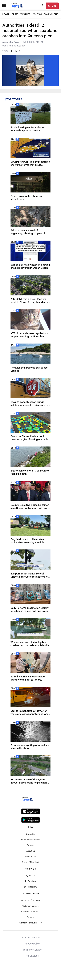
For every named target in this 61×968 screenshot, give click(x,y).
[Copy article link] (20, 51)
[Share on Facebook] (11, 51)
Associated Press (10, 42)
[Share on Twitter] (16, 51)
